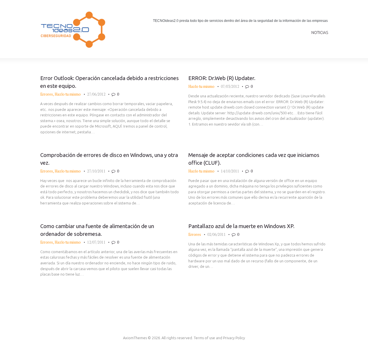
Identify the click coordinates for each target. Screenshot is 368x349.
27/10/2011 (96, 171)
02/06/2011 (216, 234)
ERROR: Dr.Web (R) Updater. (221, 78)
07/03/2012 (230, 86)
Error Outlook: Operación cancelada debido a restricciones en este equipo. (109, 82)
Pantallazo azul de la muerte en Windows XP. (241, 226)
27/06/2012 (96, 94)
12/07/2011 (96, 242)
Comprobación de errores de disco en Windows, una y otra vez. (109, 159)
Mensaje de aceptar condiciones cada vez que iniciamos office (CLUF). (253, 159)
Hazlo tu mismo (68, 94)
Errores (46, 94)
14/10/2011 (230, 171)
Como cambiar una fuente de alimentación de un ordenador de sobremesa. (97, 230)
